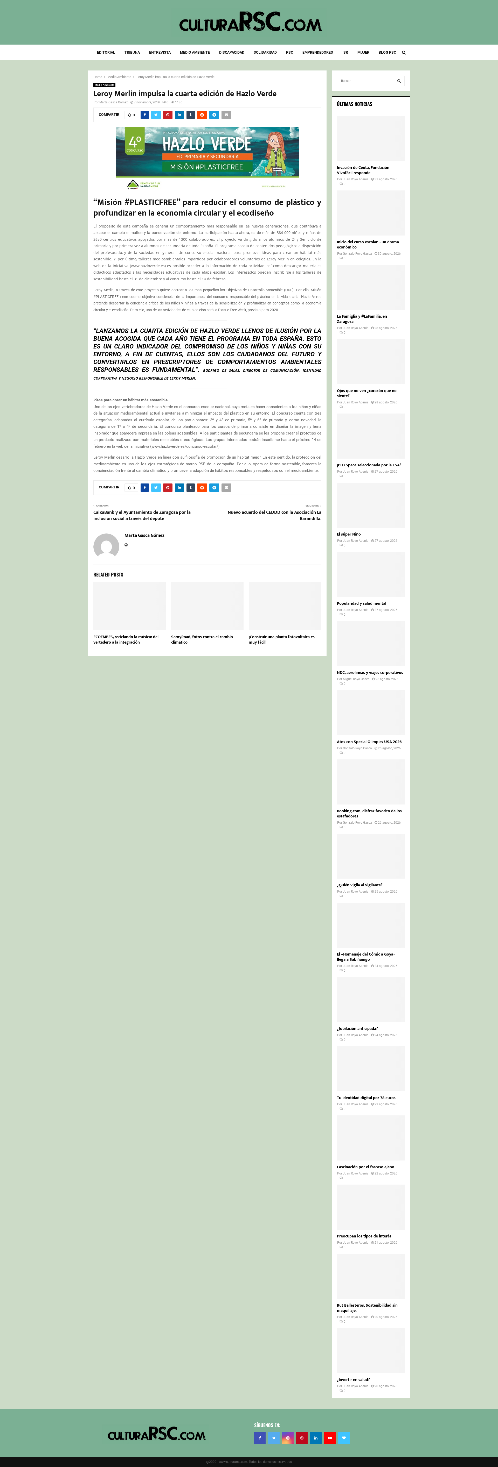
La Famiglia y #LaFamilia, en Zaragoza (362, 319)
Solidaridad (265, 52)
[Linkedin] (316, 1438)
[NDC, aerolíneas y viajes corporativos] (371, 643)
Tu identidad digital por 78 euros (366, 1097)
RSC (289, 52)
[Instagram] (288, 1438)
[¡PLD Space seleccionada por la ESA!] (371, 436)
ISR (345, 52)
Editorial (106, 52)
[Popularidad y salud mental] (371, 574)
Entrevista (160, 52)
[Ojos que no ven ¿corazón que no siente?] (371, 361)
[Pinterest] (302, 1438)
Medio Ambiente (195, 52)
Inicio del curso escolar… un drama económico (368, 245)
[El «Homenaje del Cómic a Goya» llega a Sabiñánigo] (371, 925)
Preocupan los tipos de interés (364, 1236)
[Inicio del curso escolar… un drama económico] (371, 213)
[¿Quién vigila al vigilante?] (371, 856)
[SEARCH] (399, 81)
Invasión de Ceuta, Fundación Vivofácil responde (363, 170)
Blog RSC (387, 52)
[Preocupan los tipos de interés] (371, 1207)
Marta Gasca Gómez (113, 102)
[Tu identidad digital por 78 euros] (371, 1068)
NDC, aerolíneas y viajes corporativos (370, 672)
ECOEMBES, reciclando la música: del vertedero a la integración (125, 639)
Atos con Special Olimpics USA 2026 (369, 741)
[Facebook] (260, 1438)
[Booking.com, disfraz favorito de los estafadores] (371, 781)
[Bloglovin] (344, 1438)
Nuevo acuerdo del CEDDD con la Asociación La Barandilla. (274, 516)
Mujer (363, 52)
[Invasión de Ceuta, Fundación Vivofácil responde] (371, 138)
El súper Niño (349, 534)
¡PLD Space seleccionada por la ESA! (369, 465)
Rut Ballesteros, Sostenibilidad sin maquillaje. (367, 1308)
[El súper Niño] (371, 505)
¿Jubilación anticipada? (357, 1028)
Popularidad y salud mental (361, 603)
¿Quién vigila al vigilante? (360, 885)
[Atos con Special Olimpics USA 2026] (371, 712)
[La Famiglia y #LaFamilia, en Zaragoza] (371, 287)
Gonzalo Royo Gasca (357, 253)
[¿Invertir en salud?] (371, 1350)
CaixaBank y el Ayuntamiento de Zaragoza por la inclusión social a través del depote (142, 516)
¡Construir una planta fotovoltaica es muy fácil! (282, 639)
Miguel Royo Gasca (356, 679)
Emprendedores (317, 52)
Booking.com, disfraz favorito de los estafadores (369, 814)
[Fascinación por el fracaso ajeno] (371, 1137)
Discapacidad (231, 52)
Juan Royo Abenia (356, 179)
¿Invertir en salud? (353, 1379)
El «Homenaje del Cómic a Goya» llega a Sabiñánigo (366, 957)
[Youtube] (330, 1438)
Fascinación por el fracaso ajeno (365, 1167)
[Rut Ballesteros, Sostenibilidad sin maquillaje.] (371, 1276)
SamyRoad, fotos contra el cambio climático (202, 639)
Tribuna (132, 52)
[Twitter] (274, 1438)
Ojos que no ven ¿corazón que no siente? (367, 393)
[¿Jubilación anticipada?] (371, 999)
